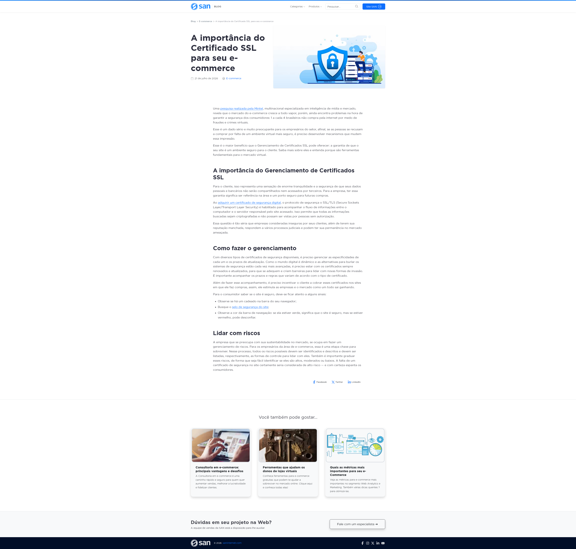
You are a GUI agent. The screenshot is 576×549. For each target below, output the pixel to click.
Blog (193, 21)
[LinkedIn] (378, 543)
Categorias (296, 6)
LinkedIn (356, 382)
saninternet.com (232, 543)
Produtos (314, 6)
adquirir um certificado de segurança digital (249, 202)
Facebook (321, 382)
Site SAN (371, 6)
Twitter (339, 382)
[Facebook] (362, 543)
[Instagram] (367, 543)
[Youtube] (383, 543)
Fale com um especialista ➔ (357, 524)
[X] (372, 543)
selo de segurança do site (250, 307)
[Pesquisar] (356, 7)
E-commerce (205, 21)
